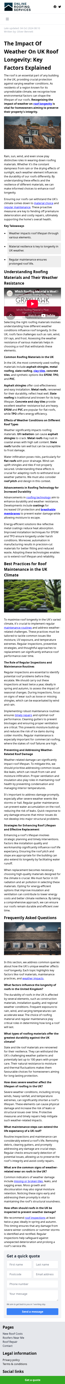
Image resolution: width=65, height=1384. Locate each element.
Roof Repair (10, 1342)
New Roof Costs (13, 1334)
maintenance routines (18, 627)
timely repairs (23, 715)
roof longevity (42, 104)
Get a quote (32, 1380)
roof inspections (35, 1218)
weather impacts (33, 978)
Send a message (32, 1311)
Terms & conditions (15, 1364)
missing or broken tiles (28, 1181)
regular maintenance (17, 207)
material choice (43, 203)
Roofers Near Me (13, 1338)
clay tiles (39, 371)
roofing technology (38, 497)
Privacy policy (11, 1360)
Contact (7, 1346)
